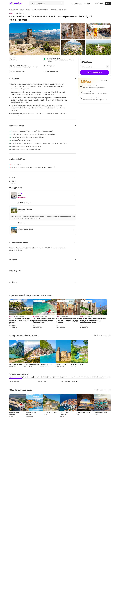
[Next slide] (109, 335)
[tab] (15, 377)
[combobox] (46, 3)
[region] (22, 307)
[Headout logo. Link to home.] (15, 3)
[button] (34, 39)
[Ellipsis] (31, 10)
